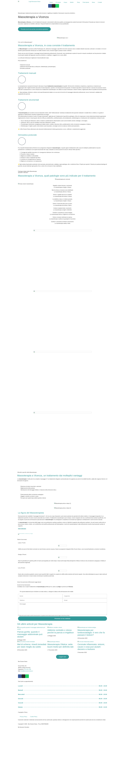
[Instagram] (53, 6)
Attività (71, 2)
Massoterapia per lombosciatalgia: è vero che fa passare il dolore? (91, 632)
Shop (78, 2)
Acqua (65, 2)
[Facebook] (50, 6)
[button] (19, 534)
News (93, 2)
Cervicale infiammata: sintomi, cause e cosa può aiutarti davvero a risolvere (91, 646)
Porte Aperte (86, 2)
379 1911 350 (27, 669)
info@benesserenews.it (27, 671)
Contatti (100, 2)
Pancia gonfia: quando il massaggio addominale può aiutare (29, 634)
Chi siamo (58, 2)
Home (51, 2)
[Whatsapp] (57, 6)
